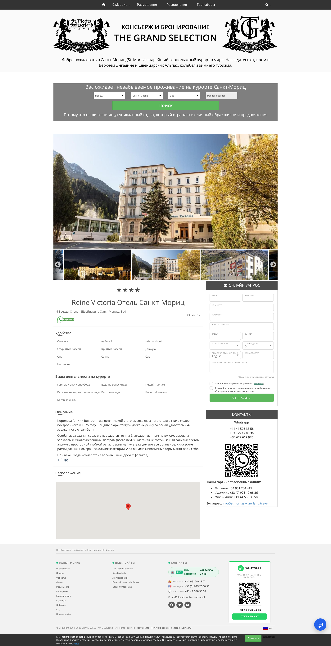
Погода (60, 573)
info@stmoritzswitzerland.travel (245, 503)
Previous (57, 265)
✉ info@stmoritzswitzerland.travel (186, 597)
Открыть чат (250, 616)
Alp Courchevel (120, 577)
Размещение (147, 4)
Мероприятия (63, 596)
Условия (258, 383)
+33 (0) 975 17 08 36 (196, 586)
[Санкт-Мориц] (104, 5)
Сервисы (61, 600)
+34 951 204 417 (194, 581)
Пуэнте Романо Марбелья (125, 582)
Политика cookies (160, 627)
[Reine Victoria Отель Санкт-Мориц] (165, 191)
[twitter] (179, 605)
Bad (123, 311)
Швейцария (89, 311)
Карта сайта (143, 627)
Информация (63, 568)
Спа (58, 609)
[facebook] (171, 605)
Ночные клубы (63, 614)
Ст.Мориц (120, 4)
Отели (59, 582)
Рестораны (62, 591)
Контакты (186, 627)
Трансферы (206, 4)
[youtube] (187, 605)
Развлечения (177, 4)
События (61, 605)
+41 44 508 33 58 (195, 591)
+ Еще (62, 460)
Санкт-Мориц (109, 311)
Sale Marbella (119, 573)
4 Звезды (63, 311)
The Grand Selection (122, 568)
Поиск (165, 105)
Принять (253, 638)
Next (273, 265)
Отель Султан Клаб (122, 586)
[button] (128, 507)
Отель (74, 311)
